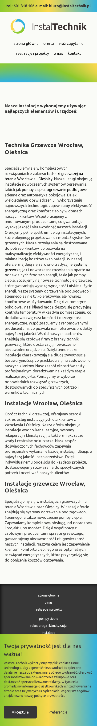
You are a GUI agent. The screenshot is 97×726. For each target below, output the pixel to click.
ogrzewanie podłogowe (67, 189)
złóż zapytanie (71, 43)
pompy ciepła (33, 189)
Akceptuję (20, 712)
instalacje (48, 633)
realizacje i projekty (32, 53)
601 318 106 (23, 6)
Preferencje (57, 712)
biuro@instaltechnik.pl (70, 6)
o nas (58, 53)
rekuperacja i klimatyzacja (48, 626)
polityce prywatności (49, 696)
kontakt (74, 53)
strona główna (26, 43)
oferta (48, 43)
